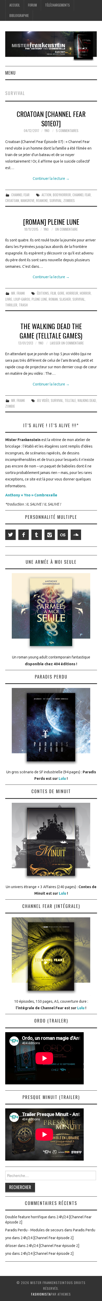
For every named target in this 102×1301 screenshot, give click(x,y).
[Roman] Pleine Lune (51, 222)
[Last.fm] (63, 535)
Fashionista (41, 1294)
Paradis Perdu (84, 1230)
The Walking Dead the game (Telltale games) (51, 330)
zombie (10, 406)
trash (23, 304)
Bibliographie (19, 15)
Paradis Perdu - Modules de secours (34, 1230)
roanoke (42, 200)
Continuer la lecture (51, 178)
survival (55, 200)
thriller (11, 304)
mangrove (28, 200)
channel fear (81, 194)
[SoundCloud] (76, 535)
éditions (43, 293)
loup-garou (22, 299)
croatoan (12, 200)
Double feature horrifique (26, 1217)
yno (46, 130)
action (46, 194)
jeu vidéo (43, 400)
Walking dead (86, 400)
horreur (72, 293)
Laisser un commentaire (67, 343)
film (53, 293)
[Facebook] (23, 535)
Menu (10, 72)
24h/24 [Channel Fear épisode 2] (47, 1238)
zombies (69, 200)
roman (53, 299)
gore (61, 293)
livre (8, 299)
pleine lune (39, 299)
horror (85, 293)
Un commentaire (66, 229)
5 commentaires (67, 130)
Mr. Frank (18, 293)
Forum (32, 5)
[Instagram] (49, 535)
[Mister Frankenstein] (51, 46)
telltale (70, 400)
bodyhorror (62, 194)
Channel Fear (20, 194)
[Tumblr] (36, 535)
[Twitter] (10, 535)
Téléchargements (57, 5)
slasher (65, 299)
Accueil (14, 5)
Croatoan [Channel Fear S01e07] (51, 118)
